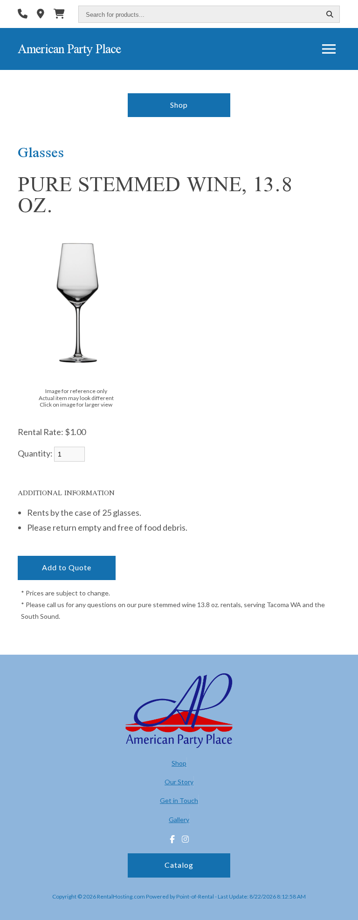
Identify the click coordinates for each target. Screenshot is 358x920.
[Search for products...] (330, 14)
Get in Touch (179, 800)
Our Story (179, 782)
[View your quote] (59, 15)
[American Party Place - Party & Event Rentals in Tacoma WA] (179, 711)
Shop (179, 104)
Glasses (41, 152)
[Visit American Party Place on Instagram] (185, 839)
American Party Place (69, 49)
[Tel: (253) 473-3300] (23, 15)
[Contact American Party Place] (40, 15)
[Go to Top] (345, 907)
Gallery (179, 819)
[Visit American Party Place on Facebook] (172, 839)
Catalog (179, 864)
